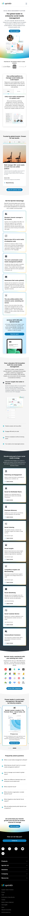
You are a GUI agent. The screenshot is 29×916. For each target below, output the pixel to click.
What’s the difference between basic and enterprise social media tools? (14, 780)
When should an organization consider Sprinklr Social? (14, 793)
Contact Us (14, 840)
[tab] (8, 91)
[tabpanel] (14, 110)
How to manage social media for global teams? (14, 773)
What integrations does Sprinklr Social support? (14, 800)
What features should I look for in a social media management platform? (14, 766)
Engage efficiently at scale (12, 431)
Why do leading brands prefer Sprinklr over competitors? (15, 807)
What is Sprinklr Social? (10, 786)
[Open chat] (25, 912)
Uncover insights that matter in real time (14, 382)
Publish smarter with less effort (13, 426)
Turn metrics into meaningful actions (14, 444)
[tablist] (14, 142)
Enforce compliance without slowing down (14, 437)
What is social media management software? (15, 760)
